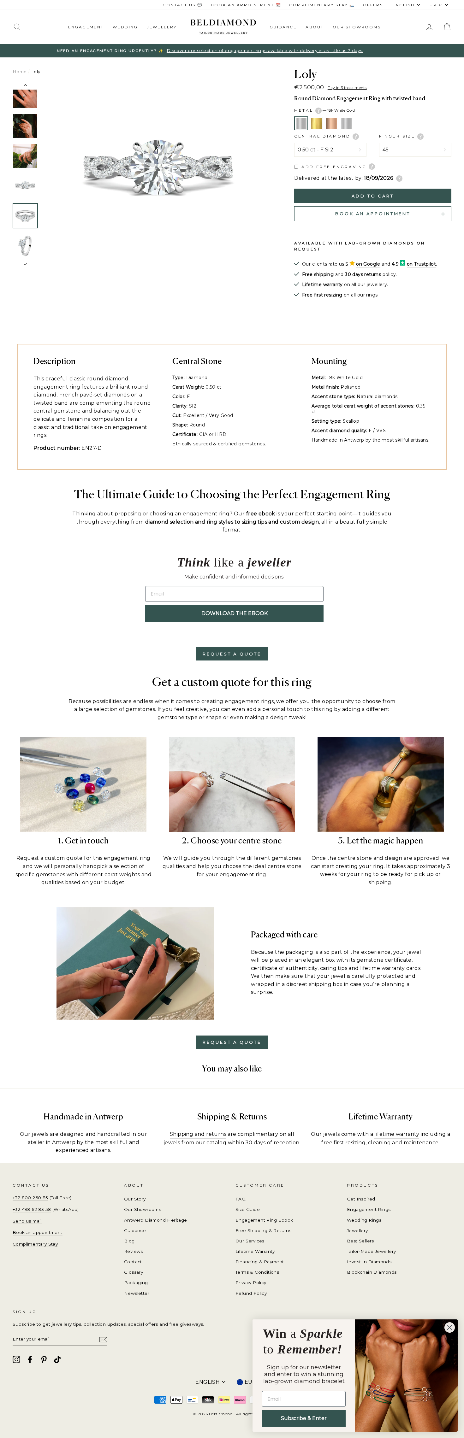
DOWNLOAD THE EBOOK (234, 613)
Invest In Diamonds (369, 1261)
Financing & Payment (259, 1261)
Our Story (135, 1198)
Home (20, 71)
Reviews (133, 1251)
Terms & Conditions (257, 1272)
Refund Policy (251, 1293)
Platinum (346, 123)
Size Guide (247, 1209)
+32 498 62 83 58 (32, 1209)
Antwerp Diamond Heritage (155, 1220)
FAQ (240, 1198)
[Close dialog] (449, 1327)
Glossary (133, 1272)
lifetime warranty (396, 1134)
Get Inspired (361, 1198)
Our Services (250, 1240)
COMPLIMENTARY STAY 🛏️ (322, 5)
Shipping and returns (198, 1134)
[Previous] (25, 86)
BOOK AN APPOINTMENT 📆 (246, 5)
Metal (324, 110)
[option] (232, 50)
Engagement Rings (368, 1209)
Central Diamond (323, 136)
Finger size (398, 136)
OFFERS (373, 5)
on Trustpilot (421, 264)
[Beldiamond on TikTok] (57, 1359)
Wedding (125, 27)
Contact (133, 1261)
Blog (129, 1240)
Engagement (86, 27)
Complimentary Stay (35, 1244)
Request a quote (232, 653)
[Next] (25, 262)
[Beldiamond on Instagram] (16, 1359)
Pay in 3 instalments (347, 87)
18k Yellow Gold (316, 123)
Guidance (283, 27)
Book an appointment (37, 1232)
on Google (368, 264)
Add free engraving (334, 166)
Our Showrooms (357, 27)
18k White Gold (301, 123)
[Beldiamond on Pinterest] (44, 1359)
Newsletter (136, 1293)
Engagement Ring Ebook (264, 1220)
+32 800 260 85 (30, 1197)
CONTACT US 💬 (183, 5)
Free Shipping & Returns (263, 1230)
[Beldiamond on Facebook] (30, 1359)
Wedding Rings (364, 1220)
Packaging (136, 1282)
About (315, 27)
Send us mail (27, 1221)
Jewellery (162, 27)
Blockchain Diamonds (372, 1272)
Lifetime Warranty (255, 1251)
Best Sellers (360, 1240)
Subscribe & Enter (304, 1418)
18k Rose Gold (331, 123)
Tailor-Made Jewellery (371, 1251)
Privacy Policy (250, 1282)
